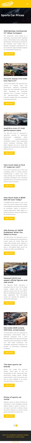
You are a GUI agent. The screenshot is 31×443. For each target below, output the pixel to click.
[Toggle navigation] (27, 4)
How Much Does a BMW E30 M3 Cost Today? (14, 199)
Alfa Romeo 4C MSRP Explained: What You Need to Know (13, 232)
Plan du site (15, 442)
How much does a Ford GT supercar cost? (14, 166)
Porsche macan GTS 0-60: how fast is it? (15, 80)
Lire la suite (9, 53)
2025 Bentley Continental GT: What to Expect (15, 32)
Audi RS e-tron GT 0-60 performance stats (14, 129)
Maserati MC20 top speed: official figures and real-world (15, 280)
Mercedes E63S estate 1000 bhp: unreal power (14, 329)
